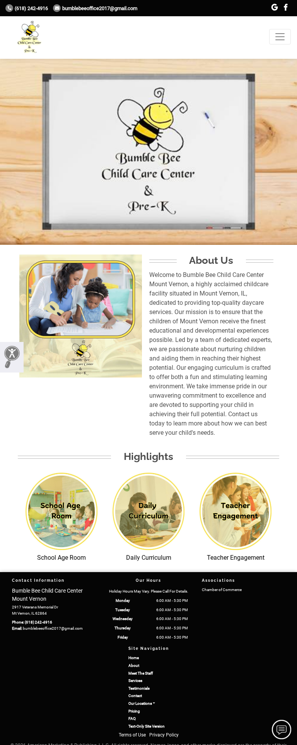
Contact (135, 695)
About (133, 665)
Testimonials (139, 688)
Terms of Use (132, 735)
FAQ (132, 718)
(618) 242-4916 (31, 8)
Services (135, 680)
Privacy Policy (164, 735)
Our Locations (140, 703)
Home (133, 657)
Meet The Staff (140, 673)
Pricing (134, 711)
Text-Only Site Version (146, 726)
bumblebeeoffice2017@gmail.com (99, 8)
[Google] (274, 7)
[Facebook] (285, 7)
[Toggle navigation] (280, 36)
